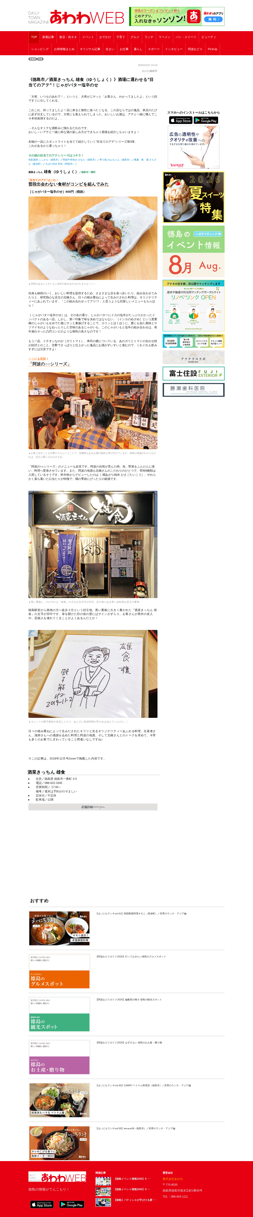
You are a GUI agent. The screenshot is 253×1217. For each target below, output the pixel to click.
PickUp (212, 49)
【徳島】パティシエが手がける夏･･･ (135, 1199)
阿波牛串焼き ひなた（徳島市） (80, 159)
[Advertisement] (92, 851)
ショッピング (40, 49)
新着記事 (48, 37)
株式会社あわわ (173, 1179)
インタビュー (174, 49)
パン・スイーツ (186, 37)
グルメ (134, 37)
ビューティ (209, 37)
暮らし (138, 49)
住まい (110, 49)
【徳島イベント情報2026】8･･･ (132, 1178)
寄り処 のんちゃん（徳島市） (116, 159)
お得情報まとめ (64, 49)
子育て (120, 37)
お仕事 (124, 49)
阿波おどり (195, 49)
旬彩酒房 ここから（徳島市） (44, 159)
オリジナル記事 (90, 49)
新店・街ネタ (68, 37)
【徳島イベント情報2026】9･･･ (132, 1189)
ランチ (149, 37)
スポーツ (154, 49)
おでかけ (105, 37)
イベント (88, 37)
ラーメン (164, 37)
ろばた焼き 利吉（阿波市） (60, 163)
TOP (34, 37)
